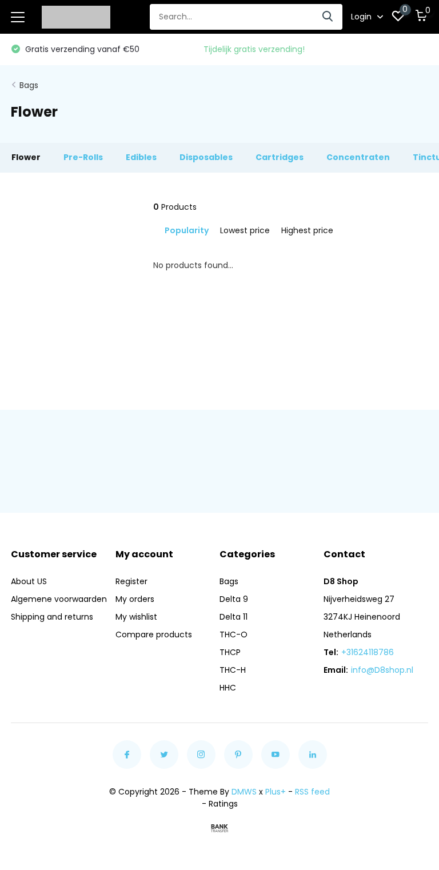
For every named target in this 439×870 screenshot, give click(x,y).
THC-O (234, 634)
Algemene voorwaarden (59, 599)
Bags (28, 85)
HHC (228, 687)
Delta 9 (234, 599)
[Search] (328, 17)
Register (131, 581)
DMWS (244, 791)
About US (29, 581)
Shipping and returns (52, 616)
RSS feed (312, 791)
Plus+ (275, 791)
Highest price (307, 230)
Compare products (153, 634)
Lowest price (245, 230)
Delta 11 (234, 616)
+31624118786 (367, 652)
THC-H (233, 670)
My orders (134, 599)
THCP (230, 652)
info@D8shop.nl (382, 670)
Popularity (187, 230)
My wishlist (136, 616)
